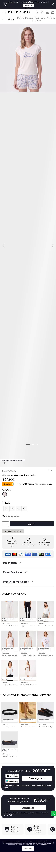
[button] (42, 12)
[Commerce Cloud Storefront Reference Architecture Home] (19, 12)
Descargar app (37, 778)
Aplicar (34, 484)
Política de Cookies (49, 842)
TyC (10, 815)
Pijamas (52, 18)
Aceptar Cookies (28, 848)
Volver (11, 19)
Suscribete (28, 807)
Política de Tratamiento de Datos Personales (13, 843)
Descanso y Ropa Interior (35, 18)
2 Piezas (37, 20)
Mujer (19, 18)
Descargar (28, 5)
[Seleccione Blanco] (4, 494)
